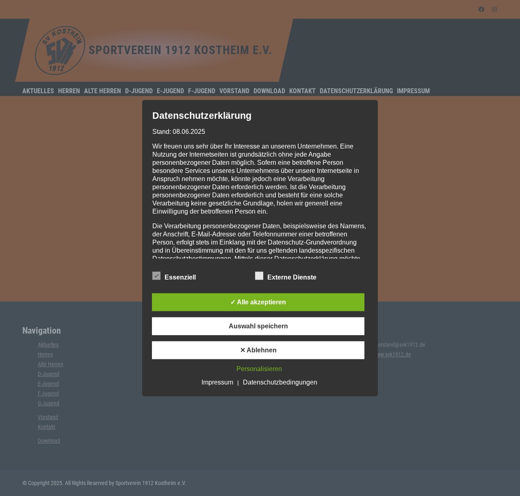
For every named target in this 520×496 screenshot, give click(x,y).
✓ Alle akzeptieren (258, 302)
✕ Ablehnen (258, 350)
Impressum (217, 382)
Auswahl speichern (258, 326)
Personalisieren (259, 368)
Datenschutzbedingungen (280, 382)
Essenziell (180, 277)
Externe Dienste (291, 277)
